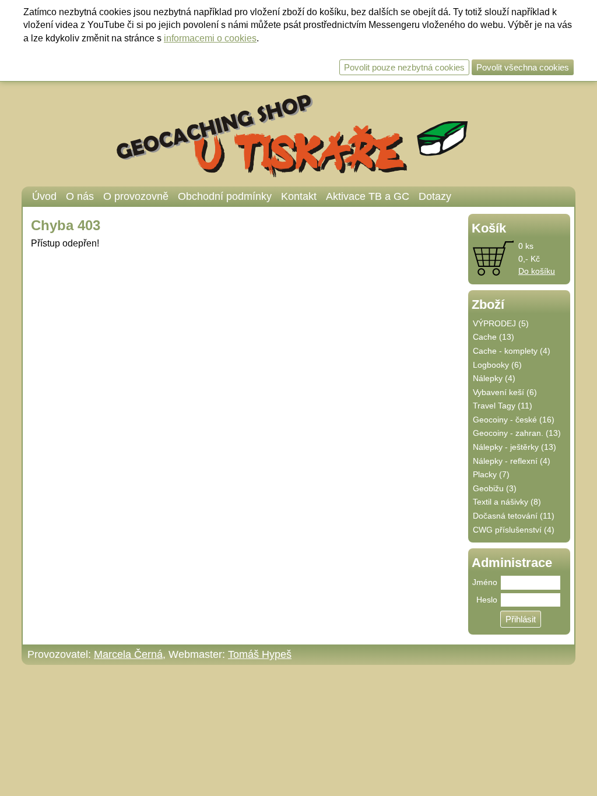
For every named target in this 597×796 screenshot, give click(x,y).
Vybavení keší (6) (505, 392)
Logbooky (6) (497, 364)
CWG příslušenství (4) (513, 529)
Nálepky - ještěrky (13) (514, 447)
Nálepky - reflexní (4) (511, 461)
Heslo (486, 599)
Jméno (484, 582)
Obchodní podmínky (225, 196)
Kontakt (299, 196)
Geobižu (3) (495, 488)
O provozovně (135, 196)
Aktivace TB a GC (367, 196)
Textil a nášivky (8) (507, 501)
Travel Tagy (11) (502, 405)
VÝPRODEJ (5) (501, 323)
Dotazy (435, 196)
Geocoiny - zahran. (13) (517, 433)
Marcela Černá (128, 654)
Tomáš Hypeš (260, 654)
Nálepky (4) (494, 378)
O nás (80, 196)
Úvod (44, 196)
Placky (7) (491, 474)
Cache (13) (493, 336)
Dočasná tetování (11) (513, 515)
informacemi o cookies (210, 38)
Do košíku (536, 271)
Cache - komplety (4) (511, 350)
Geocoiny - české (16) (513, 419)
